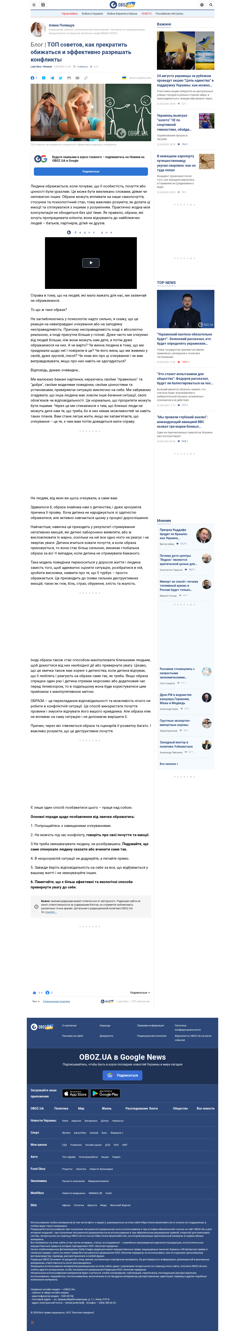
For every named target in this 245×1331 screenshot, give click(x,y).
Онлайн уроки (93, 1144)
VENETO (146, 13)
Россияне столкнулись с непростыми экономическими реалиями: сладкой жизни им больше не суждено (179, 673)
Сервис (116, 1157)
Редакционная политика (56, 1001)
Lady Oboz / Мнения (41, 66)
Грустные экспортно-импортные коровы (175, 723)
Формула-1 (117, 1132)
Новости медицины (73, 1193)
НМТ (124, 1144)
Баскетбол (80, 1132)
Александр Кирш (169, 709)
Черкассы (118, 1120)
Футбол (66, 1132)
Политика (61, 1108)
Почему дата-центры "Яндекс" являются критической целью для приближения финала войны (177, 560)
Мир (81, 1108)
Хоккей (94, 1132)
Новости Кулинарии (101, 1169)
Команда (105, 1025)
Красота (92, 1205)
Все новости (205, 1108)
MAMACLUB (95, 1193)
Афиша (66, 1205)
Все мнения (168, 764)
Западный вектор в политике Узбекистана (176, 744)
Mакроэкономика (98, 1181)
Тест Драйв (68, 1157)
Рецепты (67, 1169)
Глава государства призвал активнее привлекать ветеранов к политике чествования (180, 353)
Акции (105, 1157)
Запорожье (90, 1120)
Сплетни (79, 1205)
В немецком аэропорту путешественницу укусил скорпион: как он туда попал (176, 163)
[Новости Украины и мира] (107, 1002)
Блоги (153, 1108)
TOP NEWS (166, 282)
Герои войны (70, 13)
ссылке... (51, 912)
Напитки (81, 1169)
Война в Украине (92, 13)
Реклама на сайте (72, 1035)
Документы (106, 1035)
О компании (69, 1025)
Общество (180, 1108)
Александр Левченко (171, 752)
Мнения (164, 520)
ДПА (107, 1144)
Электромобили (88, 1157)
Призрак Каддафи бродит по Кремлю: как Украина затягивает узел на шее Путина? (174, 534)
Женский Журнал (120, 1205)
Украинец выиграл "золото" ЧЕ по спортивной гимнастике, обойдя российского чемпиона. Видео (176, 122)
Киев (65, 1120)
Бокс (104, 1132)
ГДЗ (64, 1144)
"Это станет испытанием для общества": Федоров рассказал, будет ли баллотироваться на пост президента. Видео (184, 379)
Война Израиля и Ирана (122, 13)
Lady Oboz (123, 1001)
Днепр (105, 1120)
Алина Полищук (61, 25)
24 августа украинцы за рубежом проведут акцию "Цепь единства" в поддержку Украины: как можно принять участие (185, 81)
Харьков (76, 1120)
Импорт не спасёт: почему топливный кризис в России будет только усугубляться (179, 586)
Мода (103, 1205)
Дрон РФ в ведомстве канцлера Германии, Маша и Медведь (176, 699)
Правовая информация (150, 1025)
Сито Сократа (167, 683)
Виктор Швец (167, 544)
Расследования (137, 1108)
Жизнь (107, 1108)
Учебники (76, 1144)
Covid (108, 1193)
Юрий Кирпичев (168, 731)
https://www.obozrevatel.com (157, 1222)
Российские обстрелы (169, 13)
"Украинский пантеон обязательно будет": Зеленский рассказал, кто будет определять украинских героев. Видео (184, 339)
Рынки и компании (73, 1181)
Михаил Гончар (168, 596)
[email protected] (75, 1302)
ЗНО (116, 1144)
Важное (164, 24)
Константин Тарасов (171, 570)
